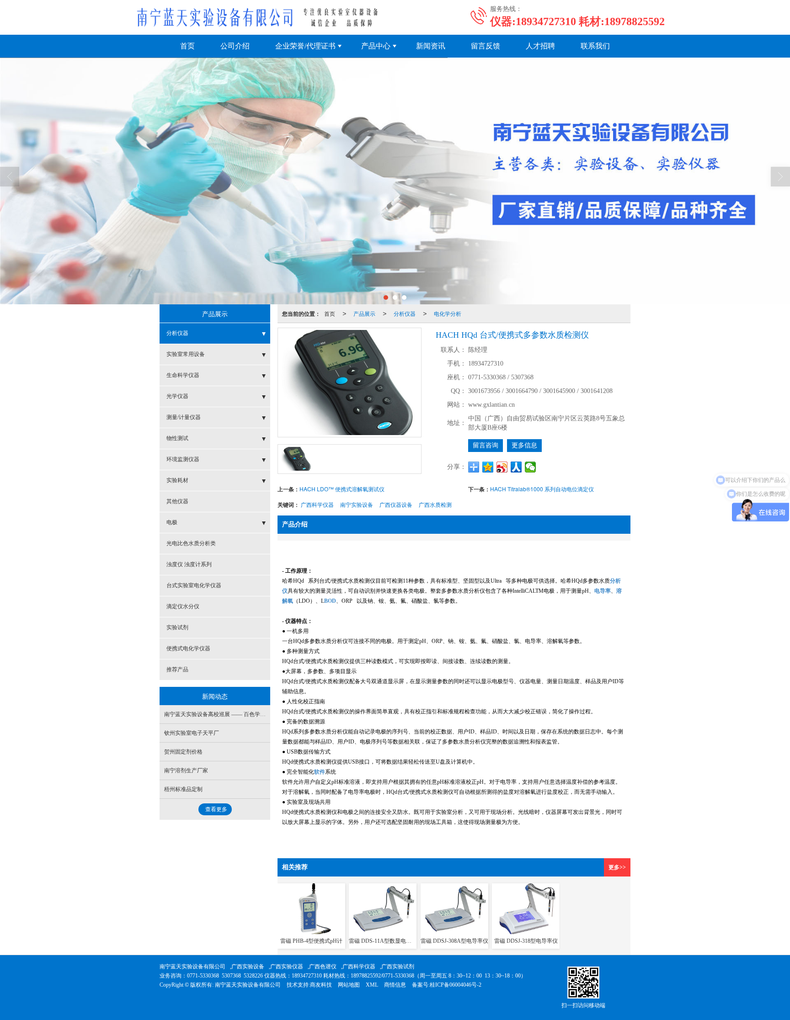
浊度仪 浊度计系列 (189, 564)
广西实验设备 (247, 966)
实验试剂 (177, 627)
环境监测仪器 (182, 459)
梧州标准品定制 (183, 789)
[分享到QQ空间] (488, 467)
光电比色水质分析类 (191, 543)
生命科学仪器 (182, 375)
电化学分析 (447, 313)
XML (372, 985)
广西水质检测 (435, 504)
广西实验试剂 (397, 966)
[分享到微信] (530, 467)
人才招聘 (540, 46)
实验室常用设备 (185, 354)
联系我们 (595, 46)
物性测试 (177, 438)
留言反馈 (485, 46)
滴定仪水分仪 (182, 606)
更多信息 (524, 445)
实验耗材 (177, 480)
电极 (171, 522)
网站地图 (349, 985)
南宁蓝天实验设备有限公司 (192, 966)
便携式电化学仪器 (188, 648)
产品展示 (364, 313)
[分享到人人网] (516, 467)
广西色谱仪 (322, 966)
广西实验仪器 (286, 966)
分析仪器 (405, 313)
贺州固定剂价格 (183, 752)
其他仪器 (177, 501)
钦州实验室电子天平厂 (191, 733)
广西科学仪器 (317, 504)
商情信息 (395, 985)
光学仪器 (177, 396)
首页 (187, 46)
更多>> (617, 867)
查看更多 (216, 809)
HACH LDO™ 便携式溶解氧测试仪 (341, 489)
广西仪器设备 (395, 504)
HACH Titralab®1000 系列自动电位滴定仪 (542, 489)
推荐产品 (177, 669)
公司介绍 (235, 46)
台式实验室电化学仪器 (193, 585)
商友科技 (321, 985)
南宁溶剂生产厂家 (186, 770)
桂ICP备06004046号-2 (455, 985)
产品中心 (375, 46)
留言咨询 (485, 445)
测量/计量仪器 (183, 417)
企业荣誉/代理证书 (305, 46)
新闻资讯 (430, 46)
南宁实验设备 (356, 504)
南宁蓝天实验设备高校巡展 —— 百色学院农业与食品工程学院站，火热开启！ (258, 714)
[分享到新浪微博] (502, 467)
